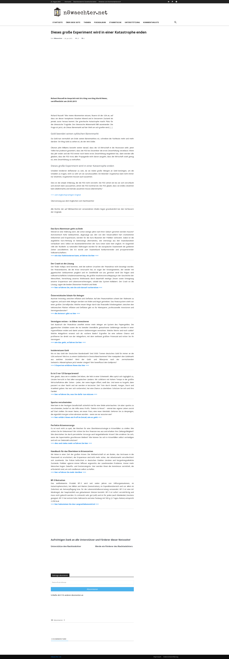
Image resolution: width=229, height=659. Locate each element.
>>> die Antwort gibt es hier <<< (65, 313)
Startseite (57, 22)
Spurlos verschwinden (61, 402)
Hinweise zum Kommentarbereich (110, 2)
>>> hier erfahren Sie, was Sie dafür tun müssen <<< (74, 394)
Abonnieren (92, 589)
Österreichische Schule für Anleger (67, 295)
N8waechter (58, 38)
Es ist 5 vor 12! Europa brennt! (65, 373)
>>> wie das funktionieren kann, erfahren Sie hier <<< (74, 255)
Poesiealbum (100, 22)
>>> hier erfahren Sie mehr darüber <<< (68, 472)
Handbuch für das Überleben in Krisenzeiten (72, 451)
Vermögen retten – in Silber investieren (70, 321)
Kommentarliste (151, 22)
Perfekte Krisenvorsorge (63, 425)
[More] (84, 530)
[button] (175, 22)
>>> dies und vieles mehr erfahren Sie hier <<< (71, 443)
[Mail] (168, 1)
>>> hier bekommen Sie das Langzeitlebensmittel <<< (75, 504)
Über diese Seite (73, 22)
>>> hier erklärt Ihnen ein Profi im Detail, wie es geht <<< (76, 417)
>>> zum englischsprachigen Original (66, 195)
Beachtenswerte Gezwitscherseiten (84, 2)
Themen (87, 22)
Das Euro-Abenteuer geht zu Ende (67, 228)
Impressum (157, 657)
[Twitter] (73, 530)
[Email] (79, 530)
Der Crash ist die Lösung (62, 263)
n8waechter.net (56, 657)
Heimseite (68, 2)
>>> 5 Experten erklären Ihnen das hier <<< (70, 365)
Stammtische (115, 22)
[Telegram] (176, 1)
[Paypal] (172, 1)
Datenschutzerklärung (170, 657)
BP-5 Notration (58, 480)
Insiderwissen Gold (60, 350)
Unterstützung (132, 22)
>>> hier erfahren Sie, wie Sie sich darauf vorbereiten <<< (76, 287)
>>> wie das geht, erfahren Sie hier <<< (68, 342)
